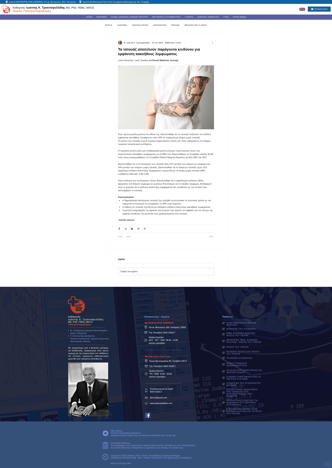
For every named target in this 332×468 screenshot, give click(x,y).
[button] (129, 17)
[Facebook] (147, 415)
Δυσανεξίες (122, 25)
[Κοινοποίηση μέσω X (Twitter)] (125, 228)
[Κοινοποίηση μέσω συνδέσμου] (138, 228)
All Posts (108, 25)
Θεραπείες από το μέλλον (196, 25)
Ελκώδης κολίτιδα (140, 25)
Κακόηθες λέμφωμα (126, 220)
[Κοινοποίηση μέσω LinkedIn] (132, 228)
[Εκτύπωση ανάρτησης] (144, 228)
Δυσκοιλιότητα (159, 25)
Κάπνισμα (175, 25)
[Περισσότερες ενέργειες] (212, 42)
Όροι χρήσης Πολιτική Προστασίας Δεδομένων (126, 432)
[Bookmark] (327, 464)
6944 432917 (169, 333)
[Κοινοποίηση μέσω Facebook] (119, 228)
